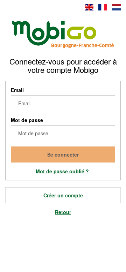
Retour (63, 212)
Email (17, 89)
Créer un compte (63, 195)
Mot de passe (27, 119)
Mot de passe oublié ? (62, 171)
